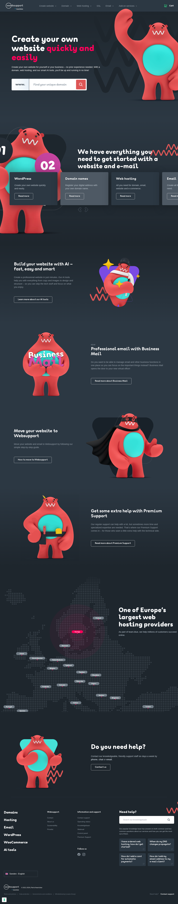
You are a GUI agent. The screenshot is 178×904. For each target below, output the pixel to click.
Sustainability (52, 825)
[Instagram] (83, 854)
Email (9, 827)
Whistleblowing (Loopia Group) (65, 894)
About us (50, 822)
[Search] (81, 84)
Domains (11, 812)
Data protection (24, 894)
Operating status (83, 822)
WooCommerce (16, 842)
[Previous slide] (79, 210)
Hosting (10, 820)
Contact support (83, 818)
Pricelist (50, 829)
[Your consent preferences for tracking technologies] (4, 899)
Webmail (80, 829)
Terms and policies (10, 894)
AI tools (10, 850)
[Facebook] (78, 854)
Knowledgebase (83, 825)
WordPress (12, 835)
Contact (50, 818)
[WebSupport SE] (15, 5)
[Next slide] (86, 210)
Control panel (82, 833)
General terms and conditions (42, 894)
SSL (99, 6)
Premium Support (84, 837)
